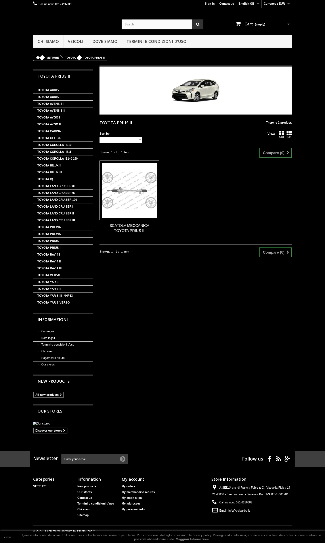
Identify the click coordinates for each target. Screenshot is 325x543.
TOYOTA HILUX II (49, 165)
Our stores (47, 364)
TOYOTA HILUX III (49, 172)
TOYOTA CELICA (49, 138)
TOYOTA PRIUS (48, 241)
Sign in (210, 3)
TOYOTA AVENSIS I (50, 103)
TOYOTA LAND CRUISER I (55, 206)
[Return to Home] (38, 58)
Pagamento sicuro (52, 357)
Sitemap (83, 515)
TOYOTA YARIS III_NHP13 (55, 295)
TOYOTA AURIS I (49, 90)
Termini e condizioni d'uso (156, 41)
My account (133, 479)
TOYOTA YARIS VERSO (53, 302)
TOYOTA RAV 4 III (49, 268)
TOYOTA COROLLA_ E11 (54, 151)
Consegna (47, 331)
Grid (281, 137)
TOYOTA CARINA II (50, 131)
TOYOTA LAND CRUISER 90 (56, 193)
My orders (128, 486)
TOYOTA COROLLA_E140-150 (57, 158)
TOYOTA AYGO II (49, 124)
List (289, 137)
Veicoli (75, 41)
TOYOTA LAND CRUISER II (55, 213)
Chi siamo (48, 41)
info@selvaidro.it (239, 510)
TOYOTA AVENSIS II (51, 110)
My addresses (131, 503)
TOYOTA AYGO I (48, 117)
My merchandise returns (138, 492)
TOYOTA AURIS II (49, 97)
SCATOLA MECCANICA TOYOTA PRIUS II (129, 228)
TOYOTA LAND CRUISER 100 (57, 199)
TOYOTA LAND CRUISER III (56, 220)
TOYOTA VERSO (48, 275)
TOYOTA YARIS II (49, 289)
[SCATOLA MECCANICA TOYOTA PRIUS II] (129, 190)
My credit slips (132, 497)
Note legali (47, 338)
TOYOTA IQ (45, 179)
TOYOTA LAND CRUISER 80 (56, 186)
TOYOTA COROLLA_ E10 (54, 145)
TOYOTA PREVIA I (50, 227)
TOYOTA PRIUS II (49, 247)
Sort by (104, 133)
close (7, 537)
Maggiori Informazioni (192, 539)
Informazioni (53, 319)
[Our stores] (63, 424)
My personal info (133, 509)
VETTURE (40, 486)
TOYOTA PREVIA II (50, 234)
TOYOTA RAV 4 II (49, 261)
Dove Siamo (104, 41)
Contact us (226, 3)
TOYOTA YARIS (48, 282)
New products (54, 381)
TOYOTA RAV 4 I (48, 254)
